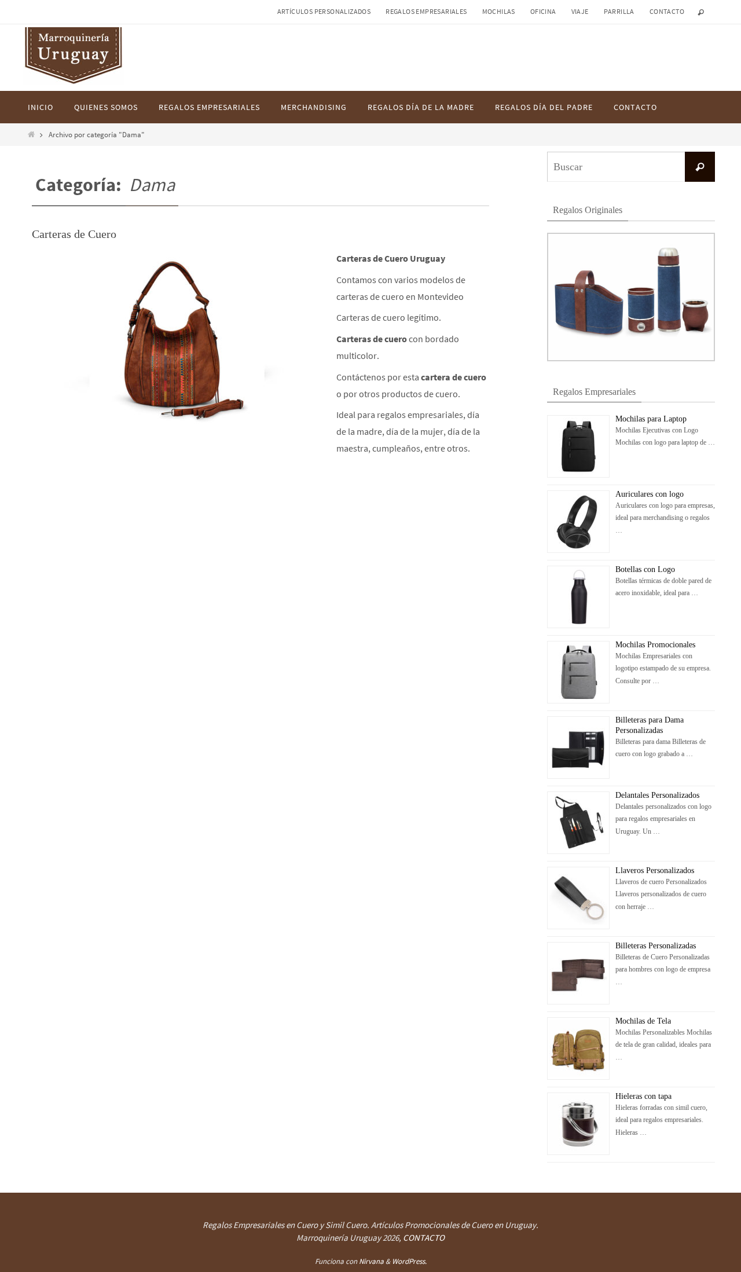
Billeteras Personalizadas (655, 945)
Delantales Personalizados (657, 795)
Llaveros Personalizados (654, 870)
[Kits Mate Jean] (631, 359)
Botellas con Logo (645, 569)
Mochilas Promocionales (655, 644)
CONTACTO (424, 1237)
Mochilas (498, 11)
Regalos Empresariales (426, 11)
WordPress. (409, 1261)
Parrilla (619, 11)
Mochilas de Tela (643, 1021)
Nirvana (371, 1261)
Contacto (667, 11)
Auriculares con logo (649, 494)
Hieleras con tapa (643, 1096)
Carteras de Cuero (74, 234)
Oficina (543, 11)
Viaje (580, 11)
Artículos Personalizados (324, 11)
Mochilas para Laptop (651, 419)
